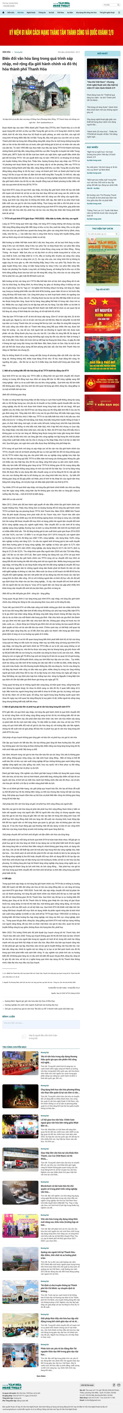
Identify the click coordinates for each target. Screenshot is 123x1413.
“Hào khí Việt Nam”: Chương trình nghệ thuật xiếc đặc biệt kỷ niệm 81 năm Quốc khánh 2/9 (102, 85)
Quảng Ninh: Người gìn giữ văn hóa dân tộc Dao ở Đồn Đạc (30, 1001)
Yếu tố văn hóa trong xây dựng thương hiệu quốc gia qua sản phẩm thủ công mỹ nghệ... (59, 1059)
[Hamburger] (119, 12)
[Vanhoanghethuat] (3, 12)
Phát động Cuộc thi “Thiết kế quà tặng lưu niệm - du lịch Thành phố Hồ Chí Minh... (101, 97)
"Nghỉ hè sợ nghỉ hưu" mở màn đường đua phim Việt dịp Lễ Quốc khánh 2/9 (101, 154)
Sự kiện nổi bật (9, 6)
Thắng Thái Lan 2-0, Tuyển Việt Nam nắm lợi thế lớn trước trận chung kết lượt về (102, 213)
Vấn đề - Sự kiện (93, 188)
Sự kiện (70, 12)
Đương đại (18, 52)
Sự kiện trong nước (94, 160)
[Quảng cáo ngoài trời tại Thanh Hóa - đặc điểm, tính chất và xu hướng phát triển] (20, 1259)
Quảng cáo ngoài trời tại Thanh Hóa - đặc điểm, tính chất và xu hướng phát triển (58, 1255)
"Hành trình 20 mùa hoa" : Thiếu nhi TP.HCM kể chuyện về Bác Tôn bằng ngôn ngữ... (102, 134)
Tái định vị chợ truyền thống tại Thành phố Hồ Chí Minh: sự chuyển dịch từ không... (59, 1288)
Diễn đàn (10, 12)
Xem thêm (41, 1376)
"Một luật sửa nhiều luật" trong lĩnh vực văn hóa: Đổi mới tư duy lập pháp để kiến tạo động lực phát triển (102, 182)
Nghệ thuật (31, 12)
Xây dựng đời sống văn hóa (86, 12)
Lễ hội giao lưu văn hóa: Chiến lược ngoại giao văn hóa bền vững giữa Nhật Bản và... (59, 1122)
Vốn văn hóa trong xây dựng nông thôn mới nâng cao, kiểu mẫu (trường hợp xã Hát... (59, 1222)
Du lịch (51, 12)
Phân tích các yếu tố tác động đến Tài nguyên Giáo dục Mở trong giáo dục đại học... (59, 1351)
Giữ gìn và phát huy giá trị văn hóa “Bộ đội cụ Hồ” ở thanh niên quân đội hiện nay (39, 1009)
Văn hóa (20, 12)
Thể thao (60, 12)
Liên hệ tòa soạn (87, 1385)
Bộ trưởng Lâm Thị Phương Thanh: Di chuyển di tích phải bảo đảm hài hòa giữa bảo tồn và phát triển (102, 198)
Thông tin (42, 12)
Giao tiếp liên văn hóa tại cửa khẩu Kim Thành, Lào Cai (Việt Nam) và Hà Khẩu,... (59, 1156)
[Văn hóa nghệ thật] (12, 1389)
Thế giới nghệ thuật (107, 12)
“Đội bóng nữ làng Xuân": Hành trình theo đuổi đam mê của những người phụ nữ (102, 110)
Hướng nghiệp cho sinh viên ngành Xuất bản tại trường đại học (31, 1005)
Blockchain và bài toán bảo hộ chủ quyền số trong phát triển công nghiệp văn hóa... (59, 1189)
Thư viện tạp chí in (102, 228)
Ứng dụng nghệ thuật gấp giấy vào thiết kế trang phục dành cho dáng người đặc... (101, 122)
